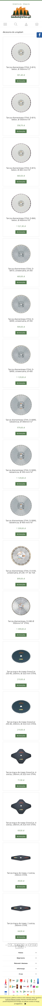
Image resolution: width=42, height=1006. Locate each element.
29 (21, 947)
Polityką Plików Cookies (12, 999)
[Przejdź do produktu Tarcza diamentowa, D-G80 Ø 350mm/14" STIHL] (21, 606)
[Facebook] (39, 35)
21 (31, 945)
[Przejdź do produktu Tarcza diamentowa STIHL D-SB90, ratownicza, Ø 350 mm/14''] (21, 455)
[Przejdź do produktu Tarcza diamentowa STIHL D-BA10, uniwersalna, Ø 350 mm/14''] (21, 253)
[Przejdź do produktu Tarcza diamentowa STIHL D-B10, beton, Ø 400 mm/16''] (21, 153)
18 (17, 945)
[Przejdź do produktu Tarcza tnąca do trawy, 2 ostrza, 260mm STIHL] (21, 908)
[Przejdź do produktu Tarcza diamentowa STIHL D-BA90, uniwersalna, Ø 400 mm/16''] (21, 354)
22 (35, 945)
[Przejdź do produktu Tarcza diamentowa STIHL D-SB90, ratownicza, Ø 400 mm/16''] (21, 505)
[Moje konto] (26, 24)
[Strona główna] (21, 12)
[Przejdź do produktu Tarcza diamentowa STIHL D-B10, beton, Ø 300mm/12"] (21, 52)
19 (22, 945)
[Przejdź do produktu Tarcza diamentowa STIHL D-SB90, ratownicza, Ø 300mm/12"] (21, 404)
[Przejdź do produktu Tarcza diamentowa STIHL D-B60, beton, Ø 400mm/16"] (21, 203)
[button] (5, 24)
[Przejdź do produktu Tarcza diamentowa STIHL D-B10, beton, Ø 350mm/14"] (21, 102)
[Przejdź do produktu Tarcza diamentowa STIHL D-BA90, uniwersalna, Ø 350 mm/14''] (21, 304)
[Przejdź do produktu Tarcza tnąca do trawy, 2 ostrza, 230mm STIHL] (21, 858)
